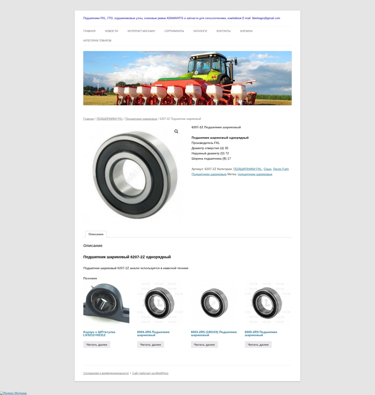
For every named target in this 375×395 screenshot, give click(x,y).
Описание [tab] (96, 234)
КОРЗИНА (246, 31)
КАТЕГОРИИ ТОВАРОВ (97, 40)
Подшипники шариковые (141, 118)
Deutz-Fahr (281, 169)
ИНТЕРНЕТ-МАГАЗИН (141, 31)
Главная (88, 118)
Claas (267, 169)
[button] (176, 131)
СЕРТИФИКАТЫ (174, 31)
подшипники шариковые (255, 174)
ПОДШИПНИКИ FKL (110, 118)
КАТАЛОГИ (200, 31)
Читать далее (96, 344)
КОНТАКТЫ (224, 31)
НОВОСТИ (111, 31)
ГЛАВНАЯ (89, 31)
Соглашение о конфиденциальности (106, 373)
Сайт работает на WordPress (150, 373)
